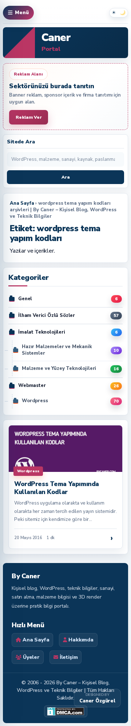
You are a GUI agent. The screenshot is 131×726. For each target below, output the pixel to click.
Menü (22, 12)
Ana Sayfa (22, 203)
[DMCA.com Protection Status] (65, 711)
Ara (65, 177)
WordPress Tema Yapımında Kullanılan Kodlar (56, 488)
